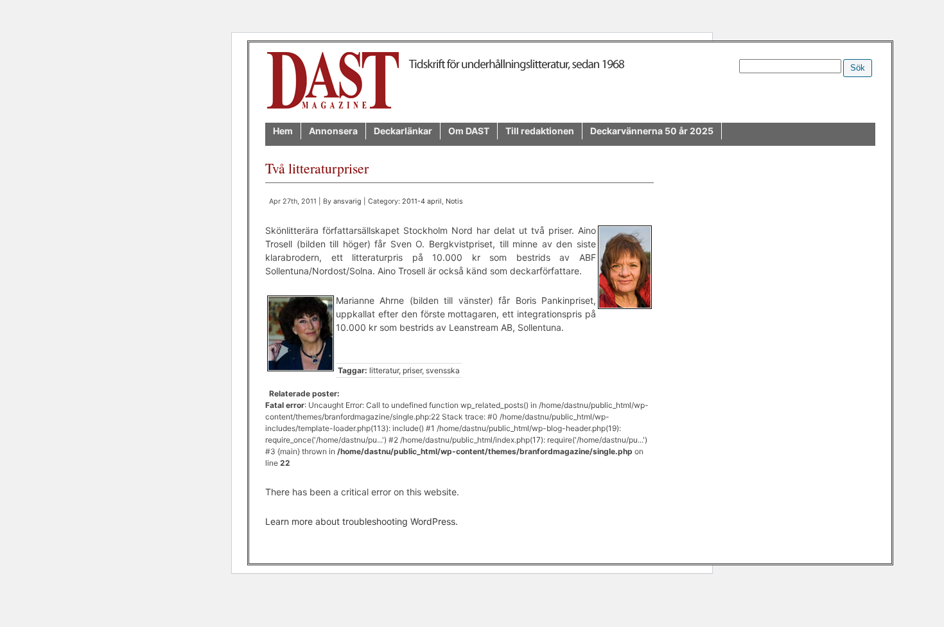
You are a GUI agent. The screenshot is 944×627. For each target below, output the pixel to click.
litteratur (384, 370)
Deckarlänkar (403, 130)
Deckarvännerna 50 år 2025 (651, 130)
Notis (454, 201)
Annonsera (333, 130)
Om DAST (468, 130)
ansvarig (347, 201)
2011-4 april (422, 201)
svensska (443, 370)
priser (412, 370)
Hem (283, 130)
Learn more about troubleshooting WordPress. (361, 521)
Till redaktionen (539, 130)
